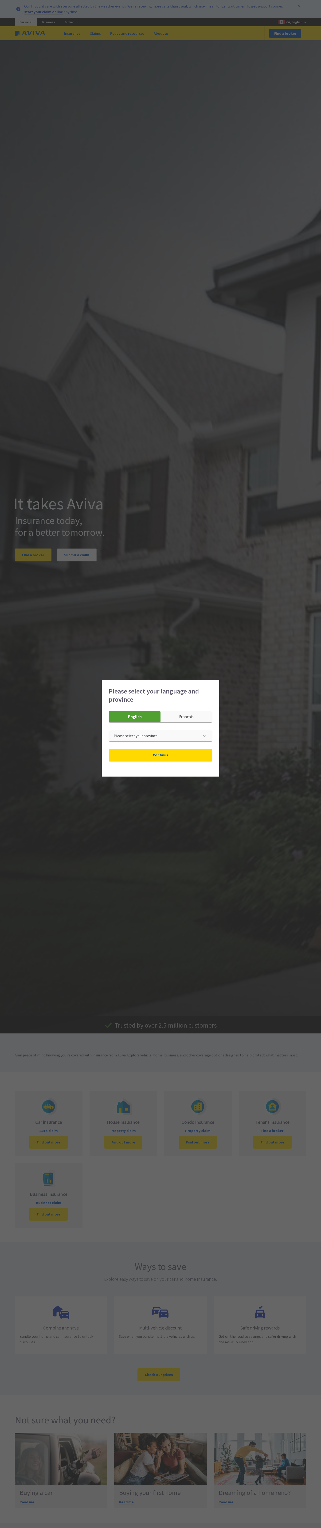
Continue (160, 755)
